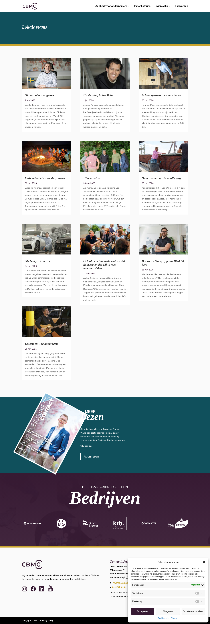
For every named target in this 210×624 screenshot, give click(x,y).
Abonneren (91, 456)
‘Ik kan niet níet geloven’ (41, 95)
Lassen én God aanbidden (41, 343)
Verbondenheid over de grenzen (45, 178)
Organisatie (161, 6)
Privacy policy (46, 620)
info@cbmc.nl (119, 587)
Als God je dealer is (37, 261)
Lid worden (181, 6)
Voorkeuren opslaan (193, 611)
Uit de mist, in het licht (98, 95)
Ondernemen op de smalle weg (161, 178)
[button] (203, 562)
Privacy (174, 618)
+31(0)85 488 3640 (121, 583)
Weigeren (168, 611)
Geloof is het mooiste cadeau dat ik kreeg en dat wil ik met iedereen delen (104, 264)
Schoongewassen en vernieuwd (161, 95)
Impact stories (142, 6)
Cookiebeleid (163, 618)
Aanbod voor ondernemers (111, 6)
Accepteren (142, 611)
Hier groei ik (91, 178)
